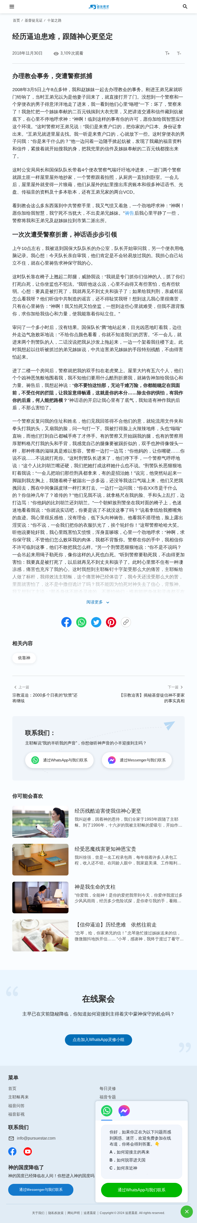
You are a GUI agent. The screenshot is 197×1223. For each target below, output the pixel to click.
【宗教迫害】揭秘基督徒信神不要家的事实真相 (152, 698)
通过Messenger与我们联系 (41, 1189)
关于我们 (38, 1213)
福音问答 (16, 1106)
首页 (16, 20)
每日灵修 (108, 1088)
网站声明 (73, 1213)
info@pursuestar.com (36, 1138)
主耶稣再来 (18, 1097)
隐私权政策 (56, 1213)
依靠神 (24, 658)
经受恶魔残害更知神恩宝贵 (105, 849)
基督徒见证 (34, 20)
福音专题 (108, 1097)
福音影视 (16, 1114)
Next (189, 1019)
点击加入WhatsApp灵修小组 (98, 1039)
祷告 (129, 213)
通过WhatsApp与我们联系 (141, 1190)
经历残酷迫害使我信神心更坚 (108, 811)
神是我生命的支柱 (95, 887)
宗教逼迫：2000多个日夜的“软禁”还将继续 (44, 698)
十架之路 (54, 20)
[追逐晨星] (98, 6)
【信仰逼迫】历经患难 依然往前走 (116, 924)
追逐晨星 (90, 1213)
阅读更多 (94, 602)
